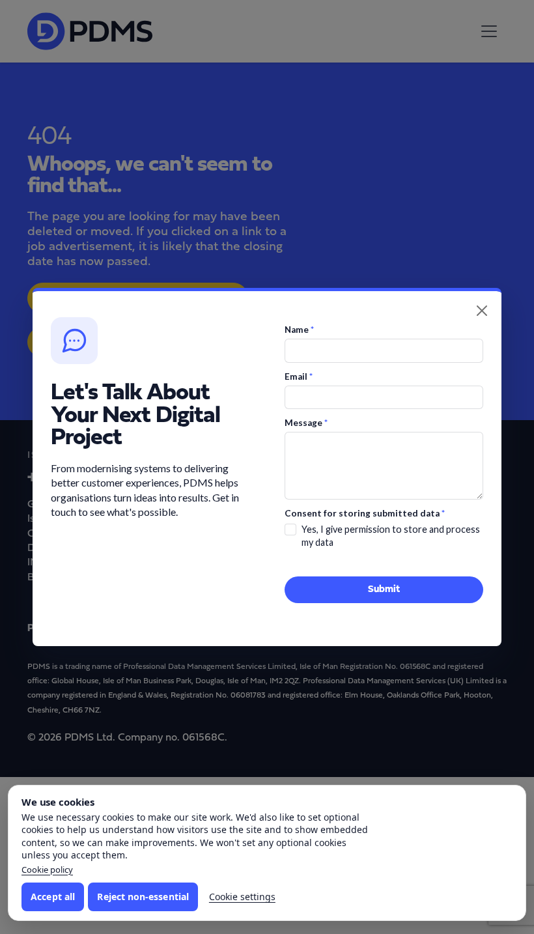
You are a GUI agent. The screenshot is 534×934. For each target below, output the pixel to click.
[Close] (481, 310)
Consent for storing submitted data (365, 513)
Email (299, 376)
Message (306, 422)
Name (299, 329)
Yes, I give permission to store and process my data (391, 536)
